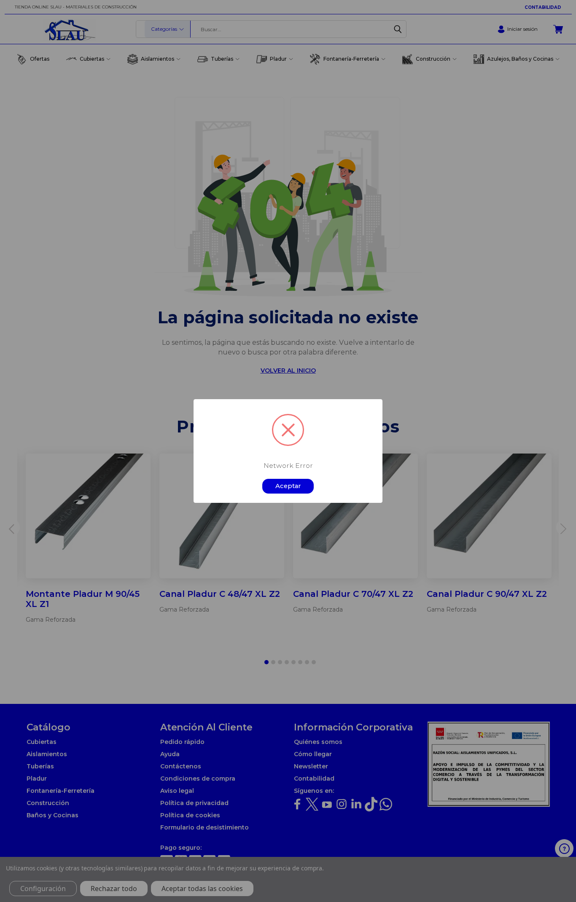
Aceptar (288, 486)
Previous (562, 875)
